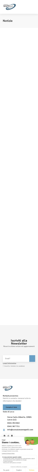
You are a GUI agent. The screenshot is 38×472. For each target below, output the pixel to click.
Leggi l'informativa (9, 363)
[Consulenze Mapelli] (10, 7)
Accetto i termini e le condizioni (14, 366)
